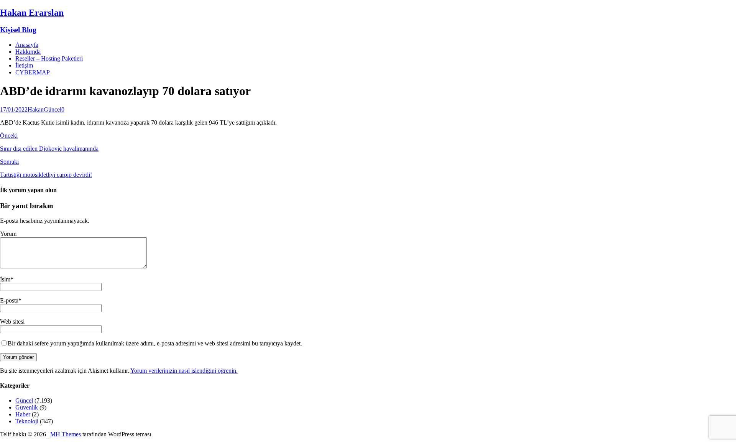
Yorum (8, 233)
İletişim (24, 65)
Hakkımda (28, 51)
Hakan (36, 109)
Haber (22, 414)
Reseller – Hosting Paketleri (49, 58)
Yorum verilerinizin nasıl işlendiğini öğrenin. (184, 370)
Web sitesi (12, 321)
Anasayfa (26, 44)
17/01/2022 (14, 109)
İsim (5, 279)
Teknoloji (26, 421)
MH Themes (65, 434)
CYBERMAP (32, 72)
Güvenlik (26, 407)
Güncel (52, 109)
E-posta (9, 300)
